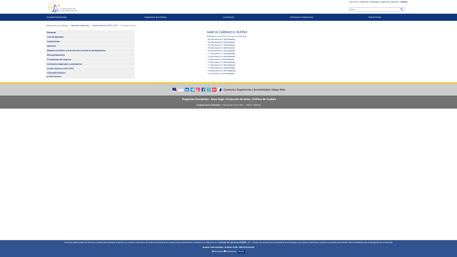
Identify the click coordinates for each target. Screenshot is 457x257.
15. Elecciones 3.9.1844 (221, 59)
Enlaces (404, 2)
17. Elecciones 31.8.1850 (221, 65)
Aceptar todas (231, 247)
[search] (377, 9)
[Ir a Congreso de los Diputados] (62, 7)
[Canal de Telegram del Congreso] (192, 89)
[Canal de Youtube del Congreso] (214, 89)
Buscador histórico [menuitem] (57, 73)
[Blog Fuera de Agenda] (219, 89)
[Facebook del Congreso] (203, 89)
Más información (246, 247)
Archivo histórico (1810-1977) (105, 25)
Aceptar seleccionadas (213, 247)
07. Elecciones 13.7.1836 (221, 45)
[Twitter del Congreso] (209, 89)
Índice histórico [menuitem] (55, 76)
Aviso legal (218, 99)
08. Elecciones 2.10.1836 (221, 48)
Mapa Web (278, 89)
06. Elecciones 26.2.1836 (221, 42)
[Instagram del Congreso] (198, 89)
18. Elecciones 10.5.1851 (222, 71)
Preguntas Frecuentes (195, 99)
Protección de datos (238, 99)
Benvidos (395, 2)
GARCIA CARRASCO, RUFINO (227, 32)
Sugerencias (244, 89)
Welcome (365, 2)
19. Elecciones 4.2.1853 (221, 73)
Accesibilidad (262, 89)
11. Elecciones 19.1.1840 (221, 53)
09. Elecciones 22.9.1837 (221, 51)
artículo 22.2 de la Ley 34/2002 (233, 242)
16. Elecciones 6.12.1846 (221, 62)
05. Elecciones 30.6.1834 (221, 39)
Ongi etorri (385, 2)
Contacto (229, 89)
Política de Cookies (264, 99)
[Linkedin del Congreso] (187, 89)
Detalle (241, 251)
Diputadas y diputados (80, 25)
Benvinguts (374, 2)
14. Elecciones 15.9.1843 (221, 56)
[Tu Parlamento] (178, 89)
